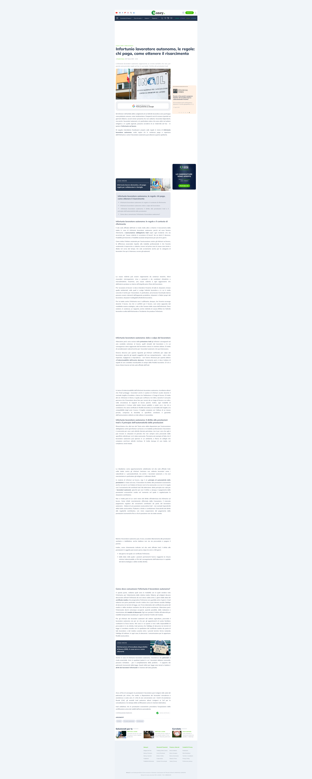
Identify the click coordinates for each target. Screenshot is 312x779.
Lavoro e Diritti (119, 45)
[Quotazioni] (162, 18)
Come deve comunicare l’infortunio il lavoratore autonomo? (140, 214)
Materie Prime (173, 758)
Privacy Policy (186, 758)
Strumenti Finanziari (162, 747)
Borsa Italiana (173, 750)
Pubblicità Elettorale (149, 761)
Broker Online (160, 756)
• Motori (177, 18)
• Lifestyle (193, 18)
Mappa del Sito (147, 750)
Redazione (185, 750)
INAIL (119, 721)
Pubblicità (146, 758)
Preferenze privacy (187, 761)
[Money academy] (165, 18)
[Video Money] (171, 18)
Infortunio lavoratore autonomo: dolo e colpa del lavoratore (140, 206)
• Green (188, 18)
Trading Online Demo (162, 750)
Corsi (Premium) (161, 753)
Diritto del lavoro (129, 45)
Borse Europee (173, 753)
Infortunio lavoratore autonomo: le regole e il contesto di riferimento (143, 202)
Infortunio (140, 721)
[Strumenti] (168, 18)
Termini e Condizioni (188, 756)
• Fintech (182, 18)
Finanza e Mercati (174, 747)
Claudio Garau (120, 59)
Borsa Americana (174, 756)
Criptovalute (160, 758)
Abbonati (189, 13)
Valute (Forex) (173, 761)
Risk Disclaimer (186, 753)
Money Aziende (148, 756)
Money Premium (148, 753)
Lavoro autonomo (129, 721)
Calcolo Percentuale (162, 761)
